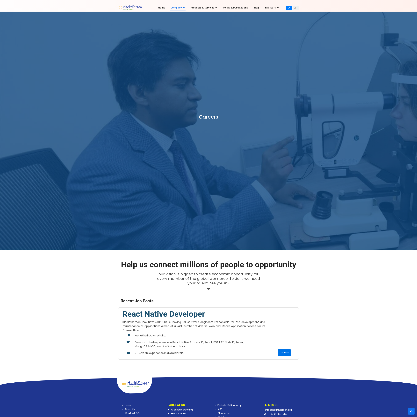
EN (289, 7)
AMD (220, 409)
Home (161, 7)
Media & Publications (235, 7)
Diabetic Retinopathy (229, 405)
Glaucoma (223, 413)
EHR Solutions (178, 413)
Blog (256, 7)
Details (285, 352)
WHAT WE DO (132, 413)
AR (295, 7)
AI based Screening (182, 409)
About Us (130, 409)
